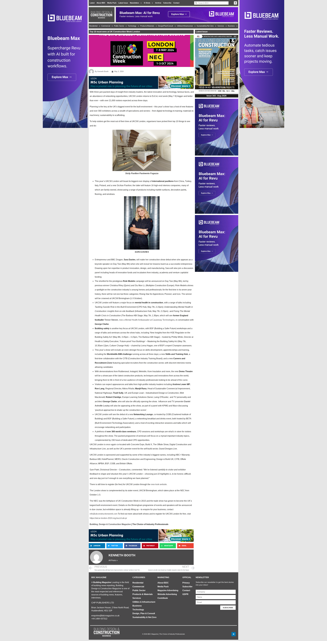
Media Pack (111, 3)
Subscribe (167, 3)
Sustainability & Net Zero (144, 617)
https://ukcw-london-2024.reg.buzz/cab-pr (108, 518)
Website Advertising (167, 594)
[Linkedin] (235, 2)
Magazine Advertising (167, 590)
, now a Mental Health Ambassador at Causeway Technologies (146, 320)
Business (231, 26)
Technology (132, 26)
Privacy (186, 583)
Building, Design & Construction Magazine (110, 524)
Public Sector (119, 26)
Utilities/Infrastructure (185, 26)
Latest (92, 3)
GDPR (185, 594)
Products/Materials (147, 26)
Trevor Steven (111, 320)
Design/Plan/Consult (165, 26)
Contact (176, 3)
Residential (93, 26)
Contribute (162, 598)
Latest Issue (123, 3)
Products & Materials (142, 594)
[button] (97, 545)
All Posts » (113, 560)
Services (221, 26)
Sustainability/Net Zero (205, 26)
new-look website (159, 484)
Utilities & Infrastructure (143, 602)
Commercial (105, 26)
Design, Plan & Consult (143, 613)
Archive (158, 3)
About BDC (101, 3)
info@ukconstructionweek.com (103, 514)
